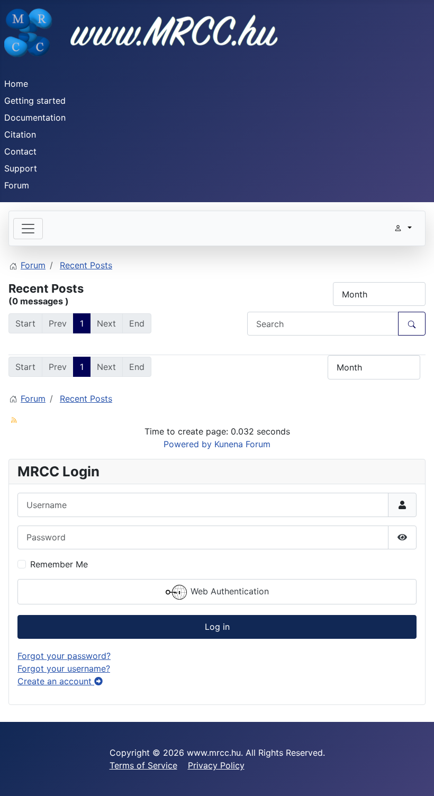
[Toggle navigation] (28, 228)
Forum (16, 185)
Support (20, 168)
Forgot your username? (63, 668)
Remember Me (59, 564)
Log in (217, 626)
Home (16, 83)
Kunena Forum (242, 444)
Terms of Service (143, 765)
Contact (20, 151)
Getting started (35, 100)
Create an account (55, 681)
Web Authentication (228, 591)
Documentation (35, 117)
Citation (20, 134)
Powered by (188, 444)
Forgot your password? (64, 655)
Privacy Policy (216, 765)
